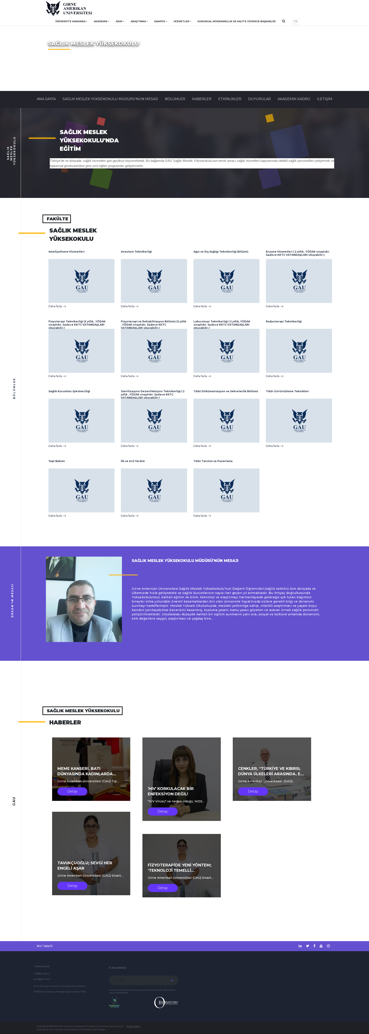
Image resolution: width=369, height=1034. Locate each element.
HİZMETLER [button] (181, 21)
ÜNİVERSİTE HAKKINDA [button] (70, 21)
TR (295, 21)
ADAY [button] (119, 21)
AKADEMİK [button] (100, 21)
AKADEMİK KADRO (294, 99)
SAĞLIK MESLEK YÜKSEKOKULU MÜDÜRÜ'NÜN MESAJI (110, 99)
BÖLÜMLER (175, 99)
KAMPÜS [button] (159, 21)
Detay (72, 791)
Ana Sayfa (46, 99)
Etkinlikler (229, 99)
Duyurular (259, 99)
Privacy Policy (133, 1026)
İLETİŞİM (324, 99)
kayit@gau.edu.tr (42, 979)
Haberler (201, 99)
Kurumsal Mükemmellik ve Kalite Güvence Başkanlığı (237, 21)
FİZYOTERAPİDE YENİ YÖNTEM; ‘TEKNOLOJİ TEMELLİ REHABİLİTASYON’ (179, 870)
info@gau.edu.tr (42, 973)
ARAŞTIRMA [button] (138, 21)
